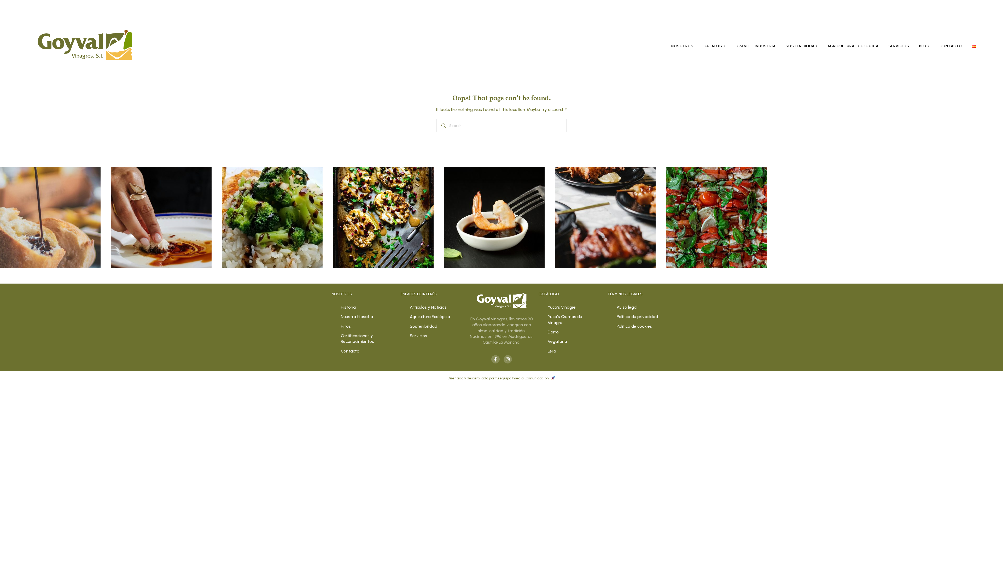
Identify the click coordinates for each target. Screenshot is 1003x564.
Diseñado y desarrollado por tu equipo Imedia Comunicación (499, 378)
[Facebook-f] (495, 359)
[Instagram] (508, 359)
